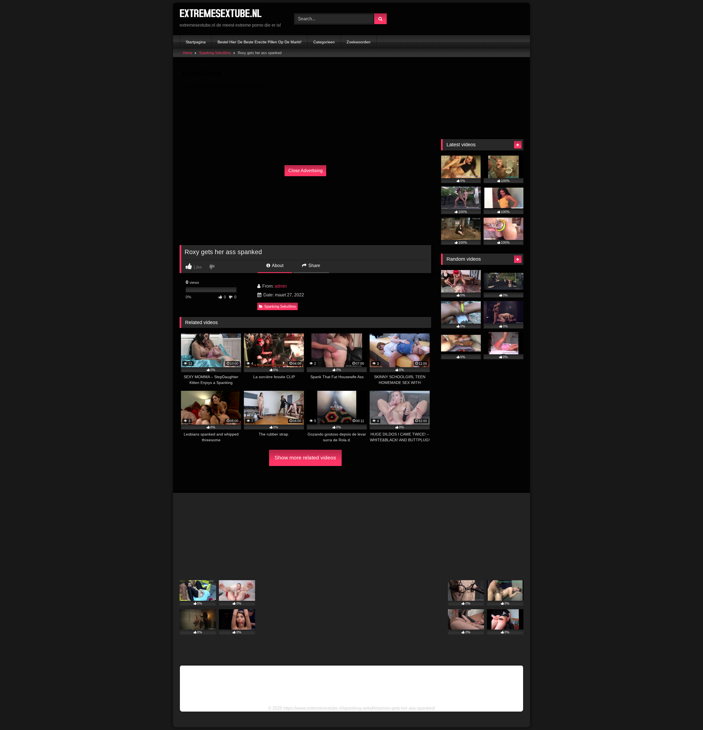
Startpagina (196, 42)
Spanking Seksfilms (215, 53)
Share (313, 265)
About (277, 265)
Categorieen (324, 42)
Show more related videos (305, 458)
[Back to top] (686, 713)
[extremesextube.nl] (221, 14)
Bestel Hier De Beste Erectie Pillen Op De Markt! (259, 42)
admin (281, 286)
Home (187, 53)
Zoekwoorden (358, 42)
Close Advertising (305, 170)
